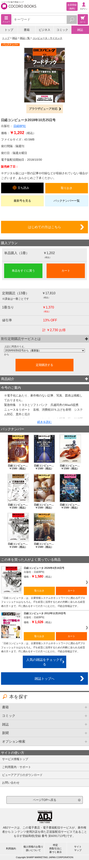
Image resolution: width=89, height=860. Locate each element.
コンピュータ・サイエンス (47, 38)
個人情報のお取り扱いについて (33, 848)
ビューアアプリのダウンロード (22, 775)
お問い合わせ (10, 782)
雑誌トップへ (44, 678)
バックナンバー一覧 (67, 200)
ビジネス (44, 29)
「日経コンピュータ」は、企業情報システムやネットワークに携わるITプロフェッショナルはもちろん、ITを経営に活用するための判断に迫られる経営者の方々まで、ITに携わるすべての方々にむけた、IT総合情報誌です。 (43, 602)
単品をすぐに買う (23, 270)
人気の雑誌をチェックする (44, 662)
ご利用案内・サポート (16, 767)
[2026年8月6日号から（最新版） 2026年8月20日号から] (44, 350)
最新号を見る (22, 200)
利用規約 (11, 848)
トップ (9, 29)
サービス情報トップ (15, 759)
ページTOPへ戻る (44, 800)
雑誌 (80, 29)
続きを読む (44, 422)
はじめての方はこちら (44, 227)
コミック (62, 29)
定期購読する (44, 365)
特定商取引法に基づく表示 (55, 849)
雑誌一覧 (25, 38)
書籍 (27, 29)
